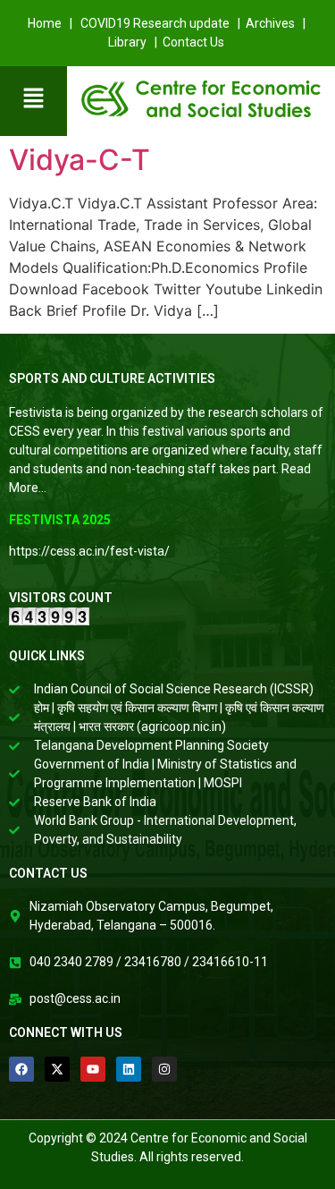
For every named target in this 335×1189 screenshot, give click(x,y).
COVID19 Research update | (161, 23)
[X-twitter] (57, 1069)
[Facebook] (21, 1069)
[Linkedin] (128, 1069)
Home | (51, 23)
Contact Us (195, 42)
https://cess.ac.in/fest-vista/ (89, 551)
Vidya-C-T (79, 159)
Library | (134, 42)
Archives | (277, 23)
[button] (33, 99)
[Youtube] (92, 1069)
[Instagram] (164, 1069)
